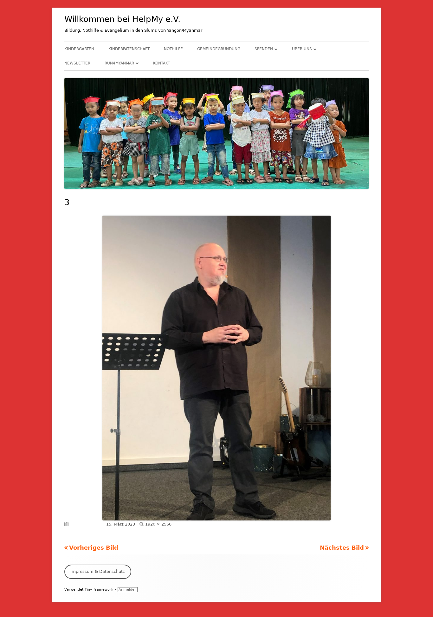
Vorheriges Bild (93, 547)
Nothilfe (173, 49)
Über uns (302, 49)
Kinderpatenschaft (129, 49)
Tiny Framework (99, 589)
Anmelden (128, 589)
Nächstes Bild (342, 547)
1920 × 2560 (158, 524)
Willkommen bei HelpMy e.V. (122, 19)
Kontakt (161, 63)
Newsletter (77, 63)
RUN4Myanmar (119, 63)
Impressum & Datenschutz (97, 571)
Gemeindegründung (218, 49)
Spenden (264, 49)
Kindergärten (79, 49)
